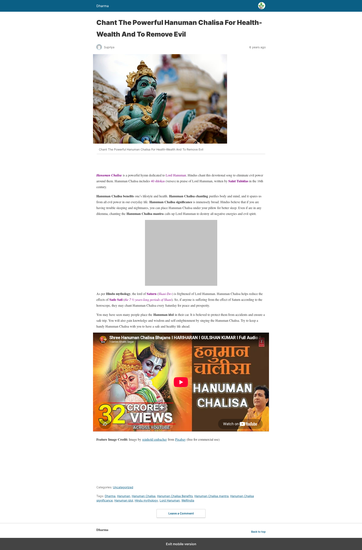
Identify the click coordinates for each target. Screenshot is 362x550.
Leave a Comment (181, 513)
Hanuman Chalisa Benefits (175, 496)
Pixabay (180, 439)
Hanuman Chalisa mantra (211, 496)
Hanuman (123, 496)
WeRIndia (187, 500)
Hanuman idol (123, 500)
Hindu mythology (146, 500)
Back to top (258, 531)
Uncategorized (123, 487)
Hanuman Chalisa (143, 496)
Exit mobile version (181, 544)
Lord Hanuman (170, 500)
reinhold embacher (154, 439)
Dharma (110, 496)
